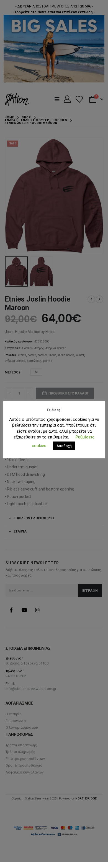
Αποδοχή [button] (64, 446)
